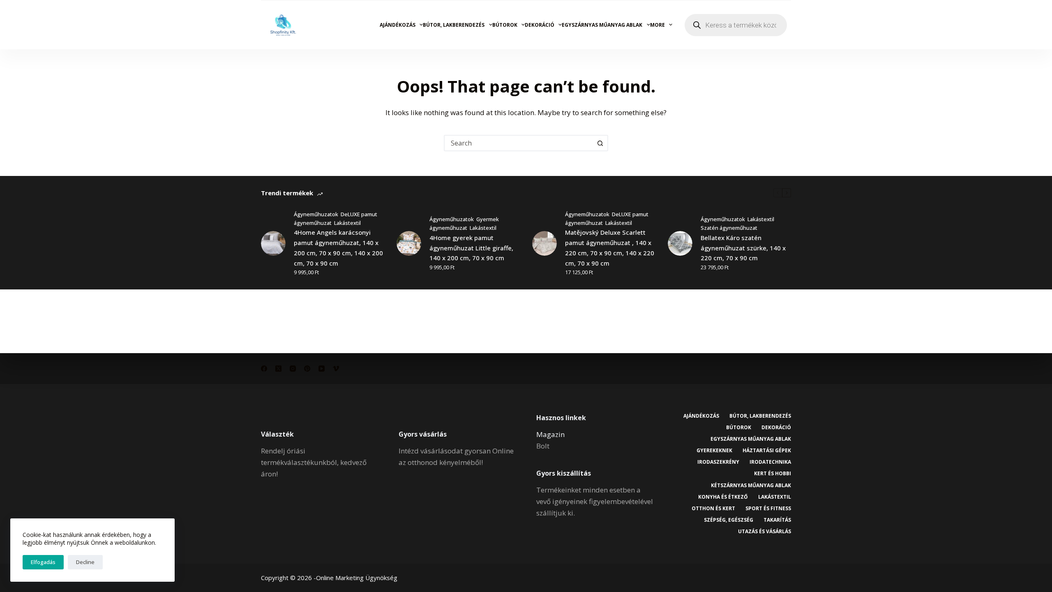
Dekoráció (539, 24)
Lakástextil (347, 223)
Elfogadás (43, 562)
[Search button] (600, 143)
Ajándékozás (397, 24)
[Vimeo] (336, 368)
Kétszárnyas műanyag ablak (751, 485)
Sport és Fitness (768, 508)
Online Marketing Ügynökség (356, 578)
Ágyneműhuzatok (316, 214)
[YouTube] (321, 368)
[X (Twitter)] (278, 368)
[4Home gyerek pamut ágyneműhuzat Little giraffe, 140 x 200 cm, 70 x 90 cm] (409, 243)
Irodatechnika (770, 462)
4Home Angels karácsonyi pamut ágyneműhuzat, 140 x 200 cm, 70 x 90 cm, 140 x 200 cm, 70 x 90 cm (338, 247)
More (657, 24)
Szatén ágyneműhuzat (729, 227)
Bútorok (504, 24)
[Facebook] (264, 368)
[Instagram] (293, 368)
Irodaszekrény (718, 462)
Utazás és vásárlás (764, 531)
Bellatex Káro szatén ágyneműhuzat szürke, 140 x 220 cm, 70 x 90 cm (743, 248)
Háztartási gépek (767, 450)
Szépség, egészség (728, 520)
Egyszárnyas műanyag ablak (602, 24)
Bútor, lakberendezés (453, 24)
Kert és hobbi (772, 473)
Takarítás (777, 520)
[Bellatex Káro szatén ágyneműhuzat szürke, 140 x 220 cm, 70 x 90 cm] (680, 243)
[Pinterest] (307, 368)
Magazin (550, 434)
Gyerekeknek (714, 450)
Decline (85, 562)
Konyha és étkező (723, 497)
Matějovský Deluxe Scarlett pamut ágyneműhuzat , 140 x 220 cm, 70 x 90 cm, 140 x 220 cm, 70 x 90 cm (609, 247)
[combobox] (519, 143)
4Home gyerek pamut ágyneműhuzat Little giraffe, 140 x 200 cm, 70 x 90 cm (471, 248)
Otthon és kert (713, 508)
